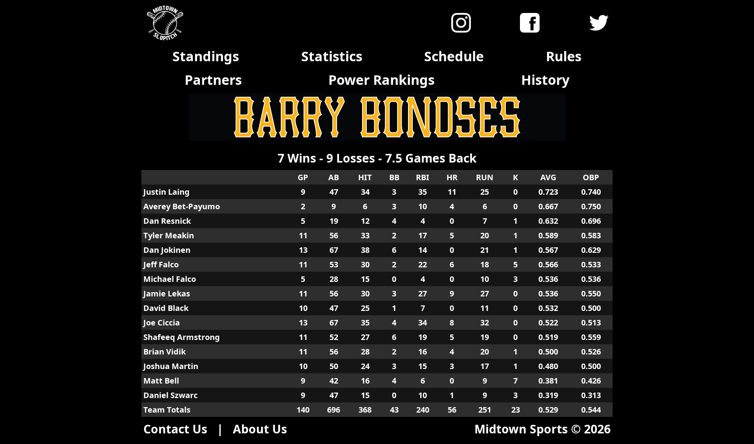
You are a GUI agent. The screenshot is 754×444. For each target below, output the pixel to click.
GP (303, 177)
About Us (260, 429)
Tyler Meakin (168, 235)
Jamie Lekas (166, 293)
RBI (422, 177)
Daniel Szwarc (170, 395)
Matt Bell (161, 380)
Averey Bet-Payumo (181, 206)
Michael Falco (169, 279)
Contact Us (175, 429)
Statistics (331, 56)
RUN (484, 177)
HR (452, 177)
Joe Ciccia (161, 322)
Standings (205, 56)
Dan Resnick (167, 221)
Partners (213, 80)
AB (333, 177)
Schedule (454, 56)
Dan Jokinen (166, 250)
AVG (548, 177)
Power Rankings (381, 80)
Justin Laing (166, 191)
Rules (564, 56)
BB (394, 177)
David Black (165, 308)
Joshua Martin (170, 366)
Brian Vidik (164, 351)
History (545, 80)
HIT (365, 177)
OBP (591, 177)
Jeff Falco (161, 264)
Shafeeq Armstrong (181, 337)
